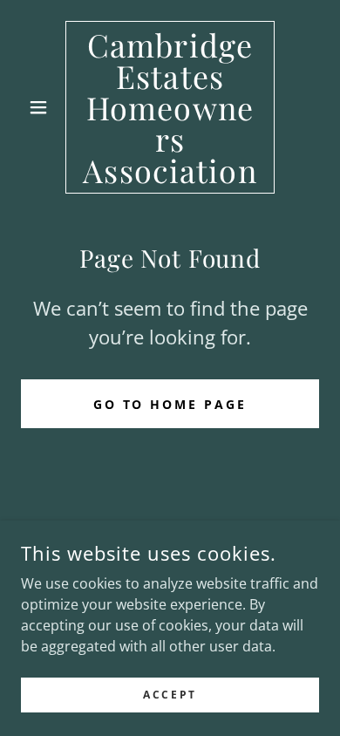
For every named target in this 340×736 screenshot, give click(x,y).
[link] (169, 107)
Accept (169, 694)
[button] (43, 107)
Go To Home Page (170, 404)
